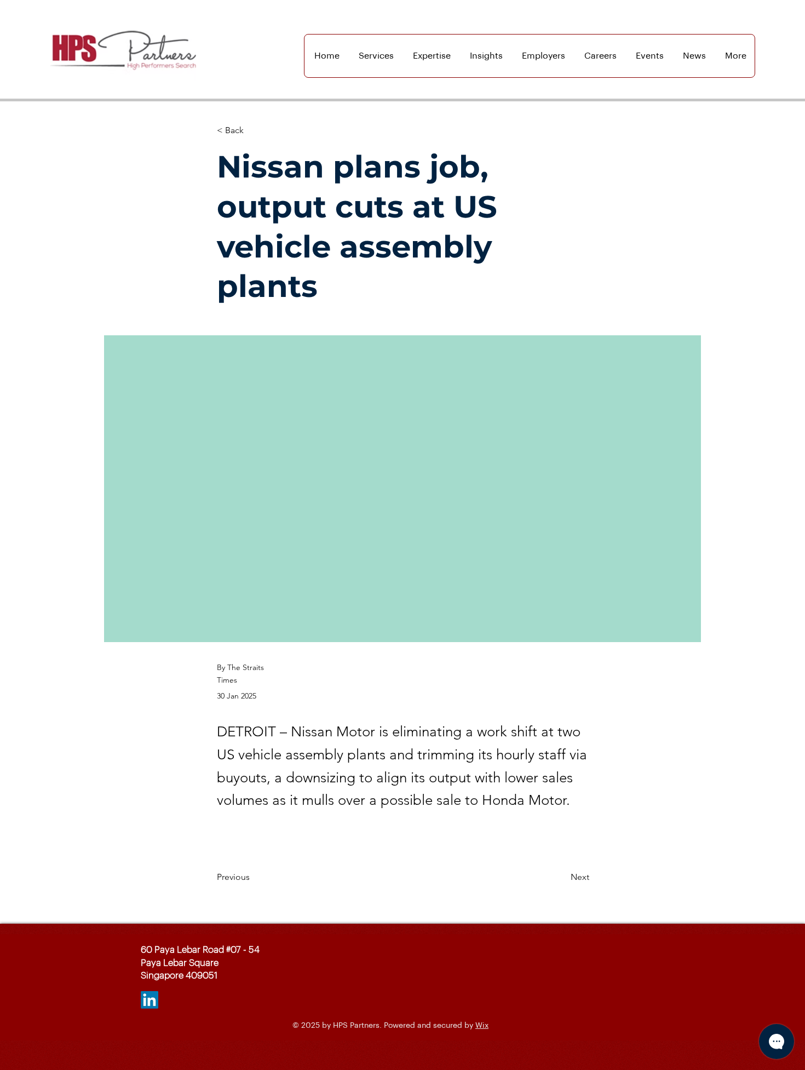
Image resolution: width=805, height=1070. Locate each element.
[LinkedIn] (149, 1000)
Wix (481, 1025)
